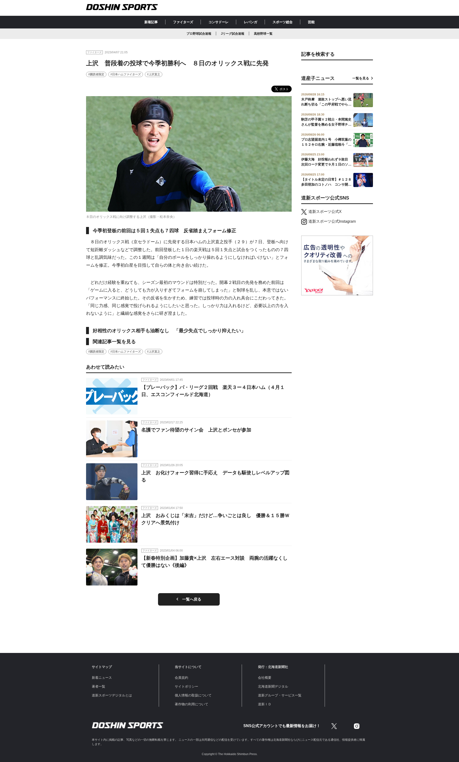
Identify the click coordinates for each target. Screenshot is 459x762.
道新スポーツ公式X (325, 212)
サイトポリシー (186, 686)
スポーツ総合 (283, 22)
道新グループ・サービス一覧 (279, 695)
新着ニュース (102, 677)
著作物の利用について (191, 704)
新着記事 (151, 22)
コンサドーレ (218, 22)
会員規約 (181, 677)
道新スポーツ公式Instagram (332, 221)
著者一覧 (98, 686)
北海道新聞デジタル (273, 686)
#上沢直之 (153, 74)
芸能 (311, 22)
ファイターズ (183, 22)
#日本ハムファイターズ (125, 74)
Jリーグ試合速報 (232, 33)
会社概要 (264, 677)
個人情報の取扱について (193, 695)
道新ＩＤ (264, 704)
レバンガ (250, 22)
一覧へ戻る (191, 599)
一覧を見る (360, 78)
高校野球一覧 (263, 33)
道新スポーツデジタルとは (112, 695)
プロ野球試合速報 (198, 33)
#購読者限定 (96, 74)
